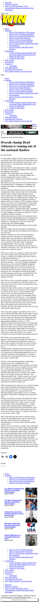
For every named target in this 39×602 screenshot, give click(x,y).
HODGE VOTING (11, 4)
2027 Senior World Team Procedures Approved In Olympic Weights (12, 525)
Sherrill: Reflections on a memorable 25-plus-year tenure (12, 536)
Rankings (8, 31)
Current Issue (9, 51)
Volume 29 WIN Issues (16, 58)
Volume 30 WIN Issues (16, 56)
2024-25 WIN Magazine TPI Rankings (22, 32)
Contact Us (8, 64)
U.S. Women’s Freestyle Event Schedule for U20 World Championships (14, 490)
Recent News (9, 62)
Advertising (13, 66)
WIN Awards (9, 60)
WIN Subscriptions (11, 68)
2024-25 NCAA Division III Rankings (22, 36)
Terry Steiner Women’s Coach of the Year (18, 71)
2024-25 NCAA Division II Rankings (21, 34)
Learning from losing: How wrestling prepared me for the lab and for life (14, 513)
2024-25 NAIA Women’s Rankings (20, 42)
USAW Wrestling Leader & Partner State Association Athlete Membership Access (22, 54)
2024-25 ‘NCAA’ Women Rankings (21, 40)
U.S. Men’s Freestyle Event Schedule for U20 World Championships (13, 501)
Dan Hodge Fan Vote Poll (13, 69)
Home (7, 29)
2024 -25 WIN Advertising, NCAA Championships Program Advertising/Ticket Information (19, 8)
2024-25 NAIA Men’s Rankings (19, 38)
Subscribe (8, 2)
